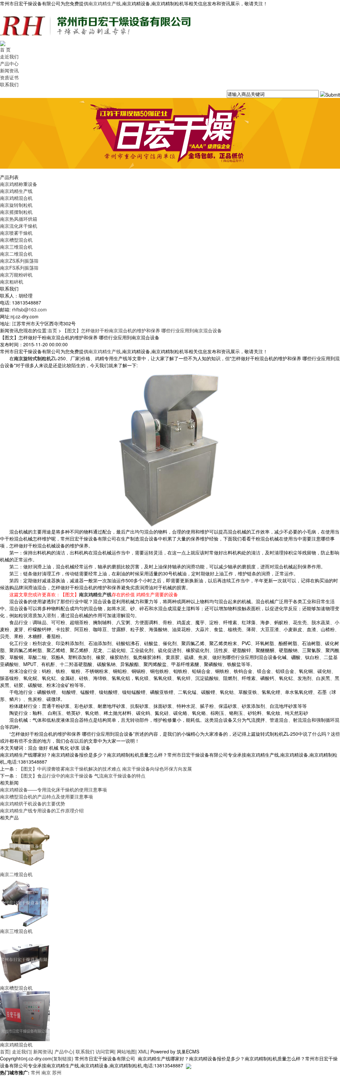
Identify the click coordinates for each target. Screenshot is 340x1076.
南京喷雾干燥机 (16, 232)
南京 (46, 1072)
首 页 (5, 49)
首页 (52, 330)
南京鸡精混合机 (16, 198)
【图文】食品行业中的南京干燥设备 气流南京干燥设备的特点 (82, 775)
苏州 (56, 1072)
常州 (35, 1072)
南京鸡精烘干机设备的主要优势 (32, 803)
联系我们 (9, 84)
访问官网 (105, 1051)
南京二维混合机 (16, 253)
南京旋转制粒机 (16, 205)
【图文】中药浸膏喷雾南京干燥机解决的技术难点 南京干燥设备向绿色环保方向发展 (105, 768)
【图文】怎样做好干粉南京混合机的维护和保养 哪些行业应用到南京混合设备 (142, 330)
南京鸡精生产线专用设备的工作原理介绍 (42, 810)
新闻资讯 (9, 70)
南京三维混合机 (16, 246)
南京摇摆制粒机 (16, 211)
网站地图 (126, 1051)
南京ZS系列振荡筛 (19, 260)
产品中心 (9, 63)
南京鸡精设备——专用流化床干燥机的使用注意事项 (53, 789)
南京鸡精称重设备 (18, 184)
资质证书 (9, 77)
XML (143, 1051)
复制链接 (62, 1058)
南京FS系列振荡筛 (19, 267)
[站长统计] (188, 1065)
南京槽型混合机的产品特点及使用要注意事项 (46, 796)
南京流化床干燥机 (18, 225)
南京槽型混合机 (16, 239)
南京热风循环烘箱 (18, 218)
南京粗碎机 (11, 281)
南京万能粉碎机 (16, 274)
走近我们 (9, 56)
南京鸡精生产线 (104, 3)
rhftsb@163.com (29, 309)
